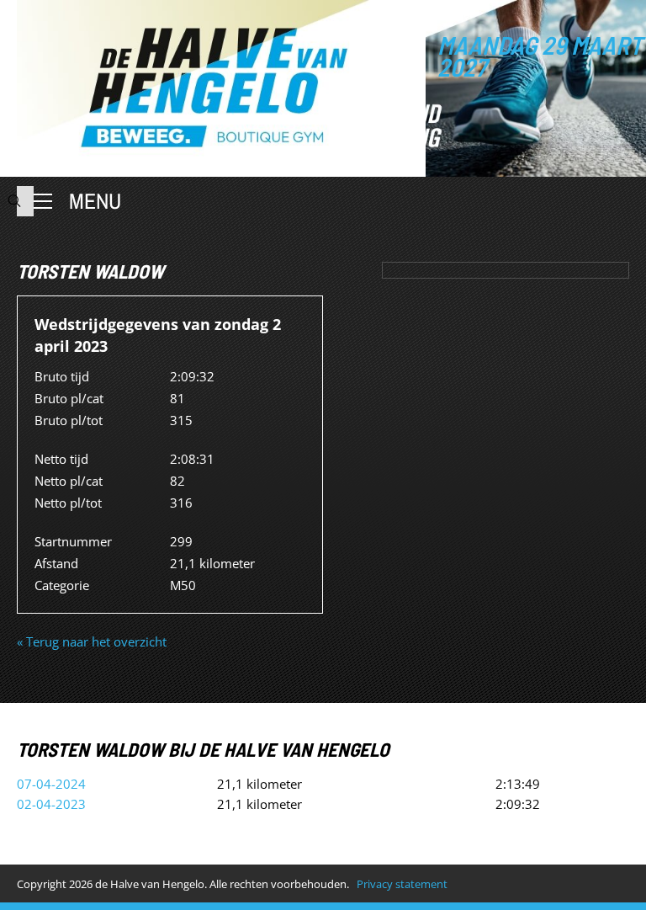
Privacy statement (402, 883)
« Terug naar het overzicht (92, 641)
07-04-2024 (51, 783)
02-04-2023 (51, 804)
